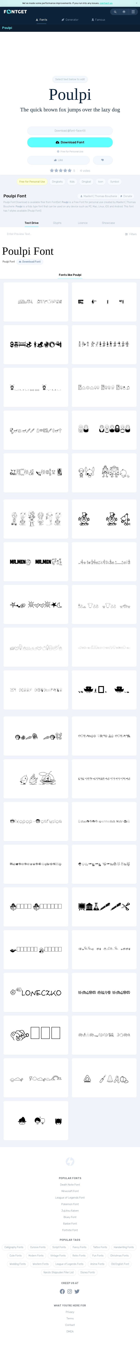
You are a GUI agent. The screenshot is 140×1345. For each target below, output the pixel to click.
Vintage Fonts (58, 1255)
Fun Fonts (97, 1255)
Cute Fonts (16, 1255)
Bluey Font (70, 1217)
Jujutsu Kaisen (70, 1210)
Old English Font (120, 1264)
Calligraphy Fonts (13, 1247)
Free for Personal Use (32, 181)
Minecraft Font (70, 1191)
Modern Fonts (36, 1255)
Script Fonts (59, 1247)
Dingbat (86, 181)
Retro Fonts (79, 1255)
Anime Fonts (97, 1264)
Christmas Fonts (119, 1255)
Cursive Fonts (38, 1247)
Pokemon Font (70, 1204)
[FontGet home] (14, 12)
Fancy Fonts (79, 1247)
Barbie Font (70, 1223)
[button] (124, 12)
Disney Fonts (87, 1272)
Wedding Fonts (18, 1264)
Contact (70, 1325)
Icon (100, 181)
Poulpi (65, 202)
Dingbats (57, 181)
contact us (106, 3)
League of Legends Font (70, 1197)
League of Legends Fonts (69, 1264)
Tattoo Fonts (100, 1247)
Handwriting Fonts (124, 1247)
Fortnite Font (70, 1230)
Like (60, 160)
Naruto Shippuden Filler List (59, 1272)
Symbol (114, 181)
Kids (72, 181)
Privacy (70, 1312)
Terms (70, 1318)
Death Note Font (70, 1184)
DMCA (70, 1331)
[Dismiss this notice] (137, 3)
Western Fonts (41, 1264)
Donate (127, 196)
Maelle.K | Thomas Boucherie (100, 196)
